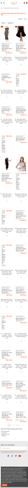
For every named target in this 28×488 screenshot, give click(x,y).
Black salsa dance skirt (18, 81)
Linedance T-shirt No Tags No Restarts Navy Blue (7, 355)
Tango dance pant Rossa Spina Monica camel (21, 249)
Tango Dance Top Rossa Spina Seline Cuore (3, 145)
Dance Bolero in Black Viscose (20, 319)
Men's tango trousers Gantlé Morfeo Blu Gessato (20, 386)
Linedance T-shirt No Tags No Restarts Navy (7, 415)
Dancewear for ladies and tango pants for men (11, 429)
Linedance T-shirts (5, 434)
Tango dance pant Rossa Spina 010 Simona (7, 290)
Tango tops (4, 435)
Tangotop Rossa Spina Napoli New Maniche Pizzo (21, 110)
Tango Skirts (4, 433)
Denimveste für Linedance (20, 353)
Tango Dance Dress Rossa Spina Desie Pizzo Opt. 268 (21, 215)
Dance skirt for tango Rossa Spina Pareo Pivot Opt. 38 (21, 48)
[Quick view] (12, 33)
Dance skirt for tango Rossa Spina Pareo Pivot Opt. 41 (3, 256)
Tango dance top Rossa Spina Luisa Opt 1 (18, 182)
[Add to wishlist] (12, 28)
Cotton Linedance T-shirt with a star (7, 384)
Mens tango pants (5, 431)
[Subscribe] (25, 448)
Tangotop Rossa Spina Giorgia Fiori (6, 110)
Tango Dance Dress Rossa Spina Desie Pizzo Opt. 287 (7, 48)
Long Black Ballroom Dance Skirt (6, 77)
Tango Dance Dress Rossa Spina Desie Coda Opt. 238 (7, 178)
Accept (4, 485)
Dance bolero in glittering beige (20, 138)
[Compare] (12, 30)
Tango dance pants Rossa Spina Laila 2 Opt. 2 (21, 416)
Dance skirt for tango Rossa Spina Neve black (21, 290)
